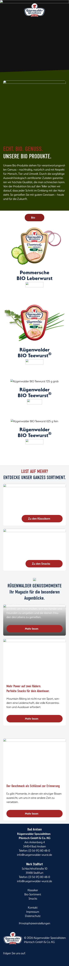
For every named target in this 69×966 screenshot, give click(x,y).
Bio (33, 217)
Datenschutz (33, 916)
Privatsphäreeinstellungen (34, 923)
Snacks (33, 898)
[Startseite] (34, 13)
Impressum (32, 911)
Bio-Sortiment (32, 894)
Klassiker (33, 890)
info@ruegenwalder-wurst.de (34, 854)
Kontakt (33, 907)
